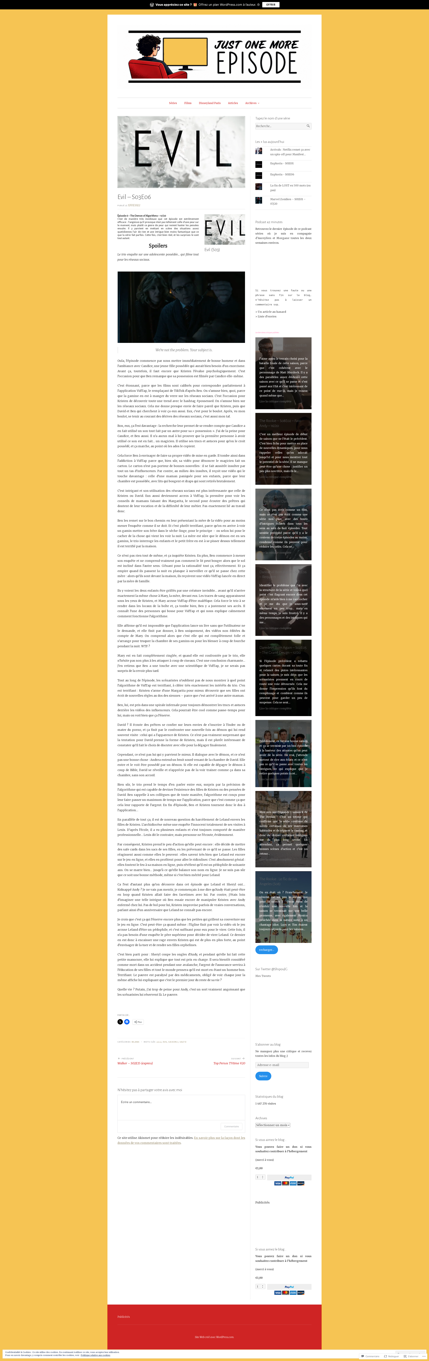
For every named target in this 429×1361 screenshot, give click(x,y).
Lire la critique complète (275, 401)
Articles (233, 103)
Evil (165, 1042)
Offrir (270, 4)
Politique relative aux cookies (95, 1355)
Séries (173, 103)
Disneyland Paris (210, 103)
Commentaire (231, 1126)
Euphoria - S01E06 (282, 174)
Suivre (263, 1076)
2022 (159, 1042)
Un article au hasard (272, 311)
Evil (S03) (212, 249)
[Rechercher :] (283, 126)
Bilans (135, 1042)
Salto (183, 1042)
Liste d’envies (267, 316)
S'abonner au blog (268, 1044)
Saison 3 (173, 1042)
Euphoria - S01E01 (282, 163)
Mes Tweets (263, 976)
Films (188, 103)
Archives (251, 103)
